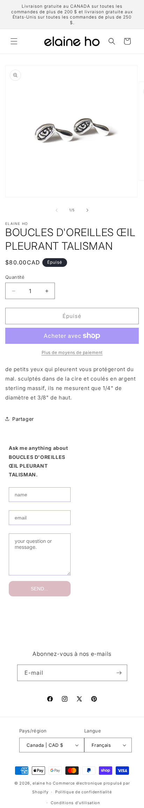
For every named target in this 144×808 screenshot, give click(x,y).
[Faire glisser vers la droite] (87, 210)
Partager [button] (23, 419)
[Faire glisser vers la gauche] (56, 210)
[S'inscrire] (119, 673)
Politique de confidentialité (83, 791)
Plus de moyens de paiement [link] (72, 352)
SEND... (39, 588)
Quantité (14, 277)
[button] (14, 41)
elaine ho (42, 783)
